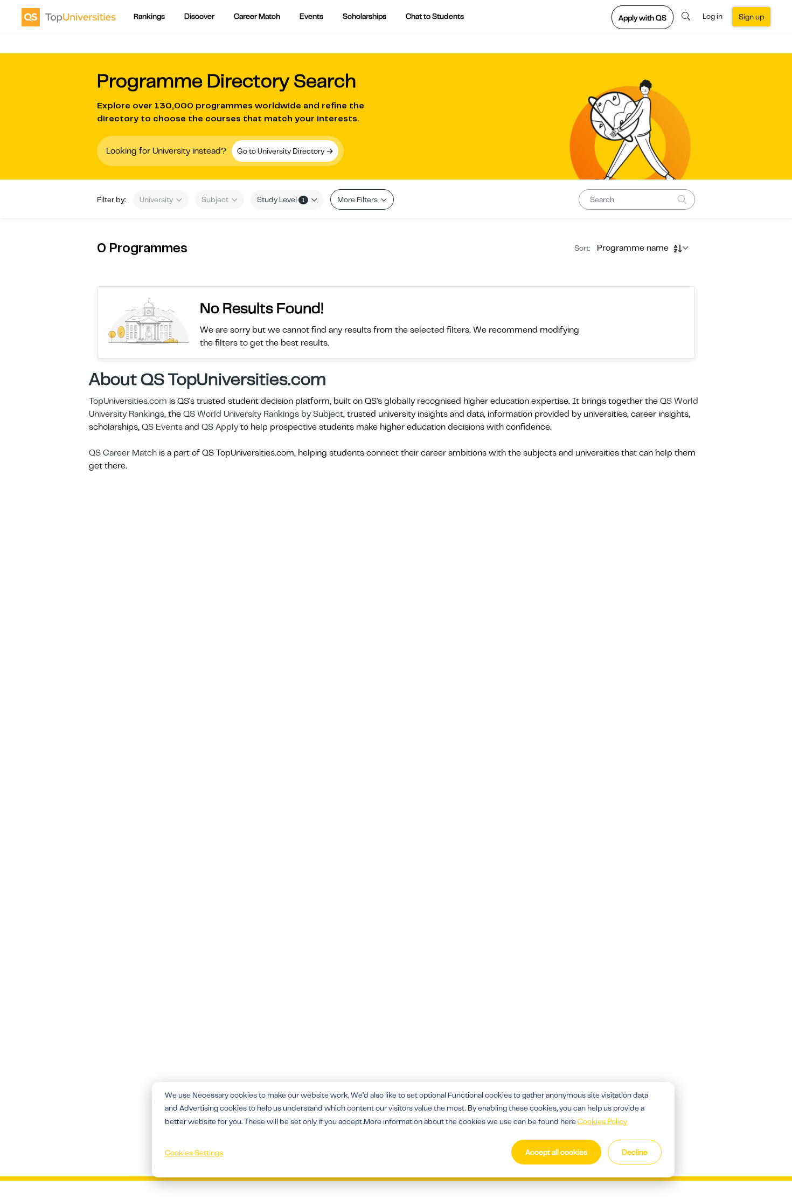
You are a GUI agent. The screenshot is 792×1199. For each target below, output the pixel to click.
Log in (712, 16)
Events (311, 16)
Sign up (751, 17)
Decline (635, 1152)
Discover (199, 16)
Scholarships (364, 16)
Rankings (149, 16)
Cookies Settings (194, 1152)
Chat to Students (435, 16)
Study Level (281, 199)
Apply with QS (642, 18)
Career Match (257, 16)
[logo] (69, 16)
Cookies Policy (602, 1121)
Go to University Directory (281, 151)
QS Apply (220, 427)
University (157, 199)
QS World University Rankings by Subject (263, 414)
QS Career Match (123, 452)
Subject (216, 199)
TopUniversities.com (128, 401)
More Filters (358, 199)
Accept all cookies (556, 1152)
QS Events (162, 427)
